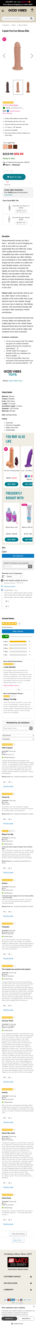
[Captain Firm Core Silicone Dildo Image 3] (18, 55)
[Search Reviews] (31, 728)
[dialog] (18, 1315)
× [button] (33, 1306)
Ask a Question (7, 113)
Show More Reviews (18, 1234)
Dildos (14, 25)
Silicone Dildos (23, 25)
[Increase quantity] (11, 171)
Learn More (8, 195)
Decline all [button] (26, 1318)
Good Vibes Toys (15, 381)
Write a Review (13, 105)
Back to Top (17, 1240)
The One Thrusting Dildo (11, 471)
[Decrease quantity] (4, 171)
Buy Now (11, 484)
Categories (5, 25)
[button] (3, 10)
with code (18, 2)
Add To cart (15, 177)
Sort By (3, 576)
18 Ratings (6, 105)
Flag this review (8, 786)
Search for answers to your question (16, 563)
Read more (25, 1315)
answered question (15, 111)
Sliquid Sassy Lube (12, 527)
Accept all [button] (9, 1318)
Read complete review (11, 685)
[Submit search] (30, 566)
